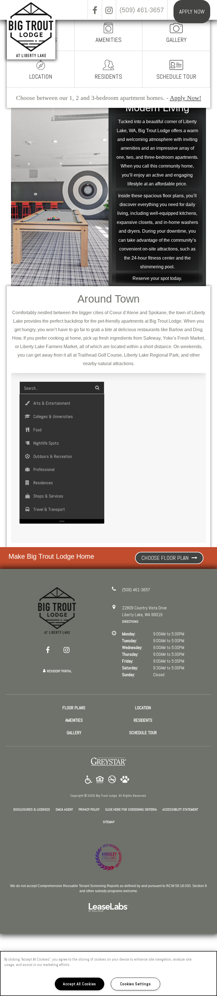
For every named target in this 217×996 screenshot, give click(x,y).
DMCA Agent (64, 809)
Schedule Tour (176, 76)
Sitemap (108, 822)
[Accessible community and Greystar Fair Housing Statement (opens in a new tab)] (88, 780)
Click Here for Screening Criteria (131, 809)
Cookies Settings (135, 983)
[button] (95, 10)
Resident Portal (59, 671)
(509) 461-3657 (142, 9)
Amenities (108, 40)
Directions (130, 621)
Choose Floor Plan (165, 558)
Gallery (176, 40)
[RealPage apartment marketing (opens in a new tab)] (108, 908)
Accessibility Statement (180, 809)
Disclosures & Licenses (31, 809)
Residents (108, 76)
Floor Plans (73, 708)
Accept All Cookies (79, 983)
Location (40, 76)
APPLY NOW (192, 11)
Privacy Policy (89, 809)
